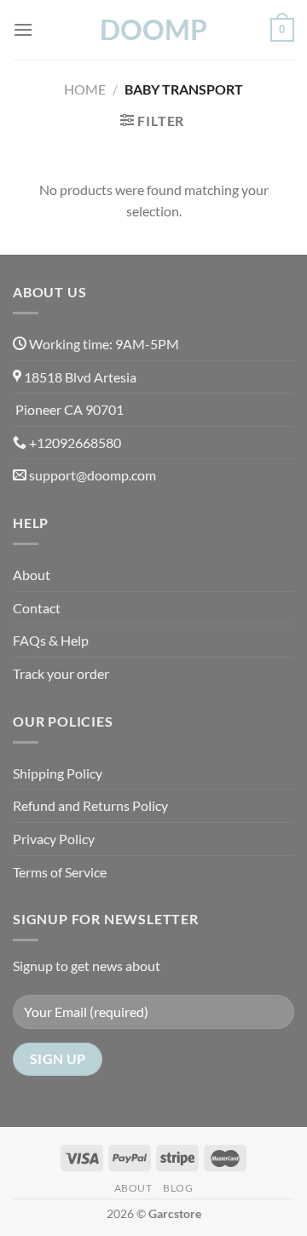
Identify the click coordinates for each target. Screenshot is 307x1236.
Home (85, 89)
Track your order (61, 673)
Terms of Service (60, 872)
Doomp (153, 29)
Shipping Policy (57, 773)
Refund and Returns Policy (90, 805)
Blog (178, 1187)
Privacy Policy (54, 839)
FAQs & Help (51, 640)
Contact (37, 608)
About (31, 574)
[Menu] (23, 29)
